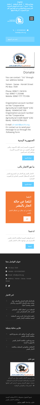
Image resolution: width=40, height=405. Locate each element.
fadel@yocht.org (20, 32)
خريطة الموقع (15, 10)
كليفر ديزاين (21, 402)
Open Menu (31, 18)
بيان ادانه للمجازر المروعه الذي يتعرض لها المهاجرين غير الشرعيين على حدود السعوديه (20, 8)
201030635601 (21, 30)
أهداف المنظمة (17, 4)
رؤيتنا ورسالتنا (29, 4)
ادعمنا (26, 6)
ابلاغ (27, 219)
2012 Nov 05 (27, 69)
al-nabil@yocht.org (21, 124)
